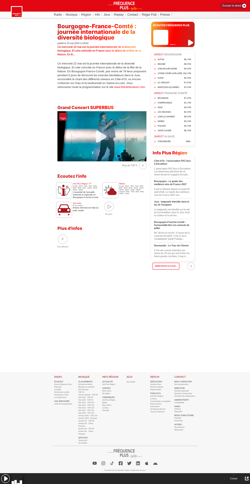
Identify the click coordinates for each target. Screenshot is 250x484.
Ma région (106, 393)
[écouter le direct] (191, 43)
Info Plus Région (108, 384)
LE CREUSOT (174, 83)
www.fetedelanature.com (129, 86)
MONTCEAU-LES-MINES (174, 87)
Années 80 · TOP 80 (86, 429)
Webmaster (178, 430)
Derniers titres (155, 384)
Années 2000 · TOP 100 (87, 416)
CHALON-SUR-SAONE (174, 69)
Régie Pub (149, 14)
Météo (104, 403)
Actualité (57, 390)
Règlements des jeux (138, 470)
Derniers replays (156, 387)
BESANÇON (174, 98)
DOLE (174, 107)
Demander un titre (61, 395)
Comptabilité (179, 403)
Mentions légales (124, 470)
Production (178, 421)
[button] (5, 478)
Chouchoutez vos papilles (160, 401)
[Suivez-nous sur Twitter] (129, 463)
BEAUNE (174, 64)
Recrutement (179, 427)
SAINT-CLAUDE (174, 130)
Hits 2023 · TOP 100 (86, 405)
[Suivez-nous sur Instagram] (103, 463)
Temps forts (82, 440)
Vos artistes (82, 443)
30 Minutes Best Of (157, 409)
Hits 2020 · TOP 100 (86, 413)
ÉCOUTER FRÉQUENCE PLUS (171, 25)
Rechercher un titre (61, 392)
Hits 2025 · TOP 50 (85, 400)
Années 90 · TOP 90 (86, 421)
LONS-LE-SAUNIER (174, 117)
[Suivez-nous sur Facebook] (120, 463)
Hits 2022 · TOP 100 (86, 408)
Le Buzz (105, 408)
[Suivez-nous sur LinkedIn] (138, 463)
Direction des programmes (184, 396)
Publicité (177, 418)
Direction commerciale (183, 393)
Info (97, 14)
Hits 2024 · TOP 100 (86, 403)
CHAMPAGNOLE (174, 103)
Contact (132, 14)
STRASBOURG (174, 141)
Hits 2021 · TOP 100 (86, 410)
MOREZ (174, 121)
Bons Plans (106, 391)
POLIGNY (174, 126)
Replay (119, 14)
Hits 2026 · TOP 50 (85, 397)
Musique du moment (86, 387)
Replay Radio (155, 390)
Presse (165, 14)
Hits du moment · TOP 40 (88, 395)
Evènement (154, 407)
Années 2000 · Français (87, 418)
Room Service (155, 404)
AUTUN (174, 59)
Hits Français (83, 390)
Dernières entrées (85, 384)
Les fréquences (60, 397)
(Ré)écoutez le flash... (166, 266)
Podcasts (57, 387)
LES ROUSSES (174, 112)
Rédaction (178, 412)
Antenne (177, 409)
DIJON (174, 78)
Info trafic (105, 410)
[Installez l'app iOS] (146, 463)
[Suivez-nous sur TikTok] (112, 463)
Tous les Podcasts (157, 412)
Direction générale (181, 391)
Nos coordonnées (181, 384)
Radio (58, 14)
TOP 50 (81, 392)
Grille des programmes (63, 404)
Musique (72, 14)
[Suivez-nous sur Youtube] (94, 463)
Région (86, 14)
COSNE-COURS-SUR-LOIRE (174, 73)
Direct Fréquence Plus (63, 384)
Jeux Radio (130, 382)
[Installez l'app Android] (155, 463)
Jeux (107, 14)
